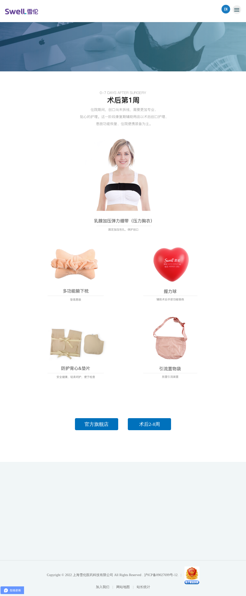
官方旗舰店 (97, 424)
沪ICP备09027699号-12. (161, 575)
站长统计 (143, 587)
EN (226, 9)
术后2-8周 (149, 424)
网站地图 (123, 587)
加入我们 (103, 587)
